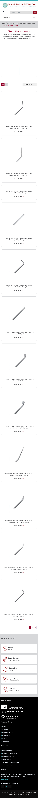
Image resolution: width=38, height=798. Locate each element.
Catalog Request (7, 750)
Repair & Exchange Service (10, 753)
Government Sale (7, 759)
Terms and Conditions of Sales (10, 762)
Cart (4, 13)
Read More (4, 779)
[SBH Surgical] (19, 5)
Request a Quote (7, 735)
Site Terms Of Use (7, 765)
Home (3, 23)
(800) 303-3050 (27, 792)
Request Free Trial (7, 732)
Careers (4, 738)
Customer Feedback (8, 756)
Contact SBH (6, 741)
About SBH (5, 729)
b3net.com (24, 796)
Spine (9, 23)
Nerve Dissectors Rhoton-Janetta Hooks (24, 23)
